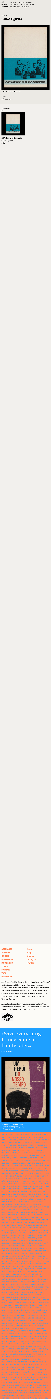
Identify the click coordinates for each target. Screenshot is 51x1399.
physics (6, 1228)
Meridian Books (19, 1194)
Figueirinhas (42, 1333)
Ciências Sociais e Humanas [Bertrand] (26, 1346)
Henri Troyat (12, 1272)
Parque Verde (29, 1279)
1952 (3, 1272)
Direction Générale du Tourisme (22, 1145)
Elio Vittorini (18, 1150)
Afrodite (27, 1179)
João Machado (41, 1279)
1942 (11, 1308)
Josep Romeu (42, 1349)
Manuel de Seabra (7, 1225)
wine (21, 1328)
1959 (25, 1333)
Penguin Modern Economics (38, 1230)
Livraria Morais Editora (36, 1264)
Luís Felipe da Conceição (37, 1235)
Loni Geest (22, 1155)
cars (32, 1259)
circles (32, 1207)
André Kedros (34, 1331)
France (22, 1393)
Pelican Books (6, 1217)
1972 (3, 1388)
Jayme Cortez (21, 1331)
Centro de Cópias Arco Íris (17, 1349)
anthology (21, 1215)
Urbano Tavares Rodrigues (36, 1385)
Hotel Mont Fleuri (14, 1189)
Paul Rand (7, 1305)
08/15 (33, 1349)
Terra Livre (12, 1388)
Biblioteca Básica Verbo (25, 1168)
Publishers (14, 5)
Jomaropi (4, 1235)
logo (3, 1344)
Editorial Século (7, 1315)
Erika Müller (27, 1372)
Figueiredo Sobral (38, 1171)
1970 (46, 1215)
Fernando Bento (23, 1341)
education (5, 1243)
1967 (33, 1140)
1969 (38, 1261)
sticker (22, 1264)
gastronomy (5, 1256)
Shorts (30, 955)
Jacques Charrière (34, 1194)
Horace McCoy (12, 1321)
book (3, 1321)
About (30, 948)
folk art (18, 1323)
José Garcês (19, 1385)
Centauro (22, 1233)
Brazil (19, 1176)
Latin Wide (21, 1367)
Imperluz (41, 1354)
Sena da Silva (43, 1303)
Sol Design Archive (4, 4)
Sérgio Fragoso (15, 1261)
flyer (29, 1395)
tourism (20, 1225)
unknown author (15, 1210)
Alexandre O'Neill (8, 1155)
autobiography (6, 1204)
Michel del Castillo (39, 1364)
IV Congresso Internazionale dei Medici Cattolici (28, 1220)
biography (21, 1315)
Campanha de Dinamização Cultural (14, 1336)
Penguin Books (9, 1176)
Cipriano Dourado (35, 1204)
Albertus (29, 1328)
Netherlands (5, 1297)
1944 (44, 1233)
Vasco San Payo (18, 1238)
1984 (41, 1212)
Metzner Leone (6, 1323)
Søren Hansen (23, 1259)
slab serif (25, 1171)
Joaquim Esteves (19, 1253)
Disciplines (24, 5)
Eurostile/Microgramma (16, 1246)
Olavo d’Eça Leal (10, 1233)
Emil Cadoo (5, 1266)
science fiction (30, 1189)
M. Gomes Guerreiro (19, 1166)
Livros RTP (5, 1238)
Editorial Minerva (29, 1357)
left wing (29, 1173)
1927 (38, 1259)
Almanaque (5, 1274)
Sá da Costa (30, 1256)
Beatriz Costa (33, 1367)
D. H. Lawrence (16, 1222)
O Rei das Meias (19, 1148)
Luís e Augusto (7, 1287)
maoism (12, 1341)
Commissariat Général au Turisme (22, 1377)
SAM (40, 1189)
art (45, 1346)
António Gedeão (7, 1135)
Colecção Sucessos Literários (37, 1225)
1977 (39, 1207)
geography (23, 1192)
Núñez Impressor (35, 1166)
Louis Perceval (34, 1233)
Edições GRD (5, 1194)
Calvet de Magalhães (29, 1292)
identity (30, 1150)
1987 (11, 1197)
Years (32, 5)
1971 (26, 1222)
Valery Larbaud (21, 1197)
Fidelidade (25, 1300)
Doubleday (20, 1395)
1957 (3, 1246)
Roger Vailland (21, 1390)
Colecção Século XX (37, 1192)
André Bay (28, 1153)
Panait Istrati (7, 1230)
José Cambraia (32, 1315)
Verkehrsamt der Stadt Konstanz (32, 1321)
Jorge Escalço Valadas (9, 1282)
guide (3, 1137)
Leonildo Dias (14, 1186)
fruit (32, 1333)
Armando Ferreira (30, 1277)
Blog (29, 952)
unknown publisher (39, 1341)
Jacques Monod (28, 1269)
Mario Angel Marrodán (29, 1212)
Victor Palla (24, 1140)
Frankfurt (25, 1181)
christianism (33, 1297)
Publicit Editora (22, 1375)
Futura (27, 1352)
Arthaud (27, 1176)
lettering (23, 1158)
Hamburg (42, 1246)
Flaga (26, 1364)
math (21, 1272)
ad (17, 1212)
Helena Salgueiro (18, 1163)
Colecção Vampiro (22, 1135)
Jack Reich (18, 1352)
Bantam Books (27, 1186)
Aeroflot (40, 1145)
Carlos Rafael (25, 1290)
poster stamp (14, 1181)
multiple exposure (18, 1235)
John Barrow (14, 1292)
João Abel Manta (34, 1253)
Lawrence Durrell (7, 1367)
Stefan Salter (27, 1359)
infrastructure (19, 1318)
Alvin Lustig (29, 1261)
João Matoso (15, 1372)
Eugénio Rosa (42, 1305)
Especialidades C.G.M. (37, 1155)
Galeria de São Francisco (39, 1390)
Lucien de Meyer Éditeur (25, 1326)
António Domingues (15, 1142)
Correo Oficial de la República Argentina (17, 1310)
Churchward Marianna (23, 1287)
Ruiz (33, 1181)
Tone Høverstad (15, 1364)
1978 (37, 1173)
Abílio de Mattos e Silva (19, 1202)
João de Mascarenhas (36, 1318)
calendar (38, 1372)
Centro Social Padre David (34, 1308)
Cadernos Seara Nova (38, 1336)
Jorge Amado (31, 1238)
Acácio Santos (18, 1256)
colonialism (5, 1370)
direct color (6, 1352)
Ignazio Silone (38, 1202)
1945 (19, 1279)
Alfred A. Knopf (7, 1331)
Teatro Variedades (8, 1215)
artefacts (13, 2)
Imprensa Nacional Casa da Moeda (28, 1295)
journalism (5, 1150)
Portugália (40, 1328)
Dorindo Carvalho (37, 1284)
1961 (36, 1186)
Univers (39, 1215)
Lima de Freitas (21, 1217)
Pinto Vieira (32, 1282)
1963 (39, 1168)
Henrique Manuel (19, 1248)
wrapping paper (33, 1393)
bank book (23, 1388)
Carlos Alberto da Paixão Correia (24, 1243)
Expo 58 (43, 1243)
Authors (22, 2)
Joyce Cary (5, 1357)
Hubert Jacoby (39, 1153)
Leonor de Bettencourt (31, 1383)
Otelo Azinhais (35, 1197)
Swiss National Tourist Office (25, 1370)
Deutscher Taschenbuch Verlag (19, 1137)
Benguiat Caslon (17, 1339)
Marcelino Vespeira (32, 1142)
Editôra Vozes (35, 1388)
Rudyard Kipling (19, 1297)
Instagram (32, 959)
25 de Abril (31, 1246)
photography (12, 1192)
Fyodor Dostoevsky (10, 1393)
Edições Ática (42, 1269)
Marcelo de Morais (8, 1179)
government (14, 1241)
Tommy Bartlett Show (34, 1272)
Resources (25, 7)
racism (15, 1158)
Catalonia (17, 1269)
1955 (11, 1385)
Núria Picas (16, 1274)
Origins (29, 2)
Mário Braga (14, 1251)
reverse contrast (37, 1241)
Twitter (30, 962)
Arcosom (14, 1328)
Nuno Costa (5, 1158)
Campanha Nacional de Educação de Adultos (28, 1228)
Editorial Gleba (10, 1380)
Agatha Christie (15, 1333)
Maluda (30, 1215)
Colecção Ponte (7, 1375)
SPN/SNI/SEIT (16, 1153)
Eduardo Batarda (21, 1362)
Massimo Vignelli (14, 1344)
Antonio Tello (21, 1230)
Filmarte (33, 1158)
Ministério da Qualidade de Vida (22, 1354)
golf (23, 1282)
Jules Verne (5, 1290)
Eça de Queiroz (31, 1339)
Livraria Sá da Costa (31, 1313)
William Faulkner (29, 1344)
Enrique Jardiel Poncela (37, 1148)
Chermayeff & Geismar (28, 1184)
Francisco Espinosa (38, 1135)
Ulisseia (45, 1173)
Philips (36, 1179)
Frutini (29, 1266)
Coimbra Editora (30, 1323)
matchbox (4, 1222)
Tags (18, 7)
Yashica (18, 1308)
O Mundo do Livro (39, 1176)
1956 (19, 1179)
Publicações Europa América (24, 1305)
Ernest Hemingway (37, 1222)
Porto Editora (27, 1251)
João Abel (13, 1140)
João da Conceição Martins (25, 1303)
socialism (24, 1241)
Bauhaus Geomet (20, 1204)
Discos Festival (14, 1313)
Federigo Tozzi (18, 1266)
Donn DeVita (5, 1248)
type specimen (43, 1377)
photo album (14, 1359)
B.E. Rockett (13, 1300)
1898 (44, 1313)
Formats (13, 7)
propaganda (34, 1217)
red (2, 1349)
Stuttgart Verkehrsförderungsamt (13, 1207)
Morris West (12, 1184)
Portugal (16, 1357)
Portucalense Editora (9, 1173)
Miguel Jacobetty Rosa (19, 1284)
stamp (15, 1290)
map (22, 1173)
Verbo (10, 1303)
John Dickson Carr (41, 1287)
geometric (32, 1248)
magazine (36, 1352)
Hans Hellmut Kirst (30, 1210)
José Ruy (4, 1339)
